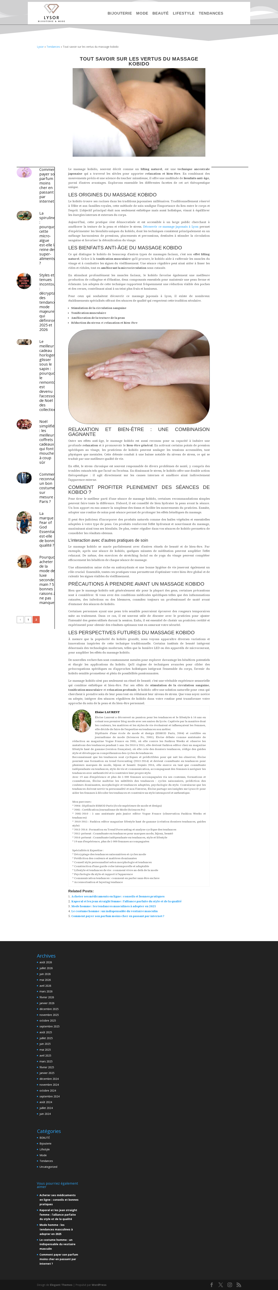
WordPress (99, 1285)
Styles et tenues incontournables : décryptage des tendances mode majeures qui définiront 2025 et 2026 (48, 302)
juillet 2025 (46, 1038)
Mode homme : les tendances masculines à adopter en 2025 (113, 906)
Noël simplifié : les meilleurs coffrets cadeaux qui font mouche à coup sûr (47, 442)
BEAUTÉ (160, 13)
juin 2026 (45, 974)
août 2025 (46, 1032)
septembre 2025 (50, 1026)
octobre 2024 (48, 1090)
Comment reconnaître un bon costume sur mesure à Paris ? (48, 488)
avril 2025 (45, 1055)
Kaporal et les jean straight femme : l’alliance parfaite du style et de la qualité (126, 901)
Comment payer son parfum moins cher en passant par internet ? (48, 185)
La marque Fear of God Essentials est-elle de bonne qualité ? (48, 529)
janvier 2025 (47, 1073)
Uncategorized (48, 1167)
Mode (142, 13)
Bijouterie (120, 13)
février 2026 (47, 997)
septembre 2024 (50, 1096)
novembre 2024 (49, 1084)
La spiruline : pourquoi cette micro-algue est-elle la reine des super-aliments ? (47, 238)
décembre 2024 (49, 1079)
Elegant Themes (61, 1285)
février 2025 (47, 1067)
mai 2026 (45, 980)
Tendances (211, 13)
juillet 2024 (46, 1108)
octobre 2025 (48, 1020)
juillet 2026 (46, 968)
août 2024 (46, 1102)
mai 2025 (45, 1049)
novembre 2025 (49, 1015)
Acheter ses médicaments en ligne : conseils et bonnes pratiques (118, 896)
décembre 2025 (49, 1009)
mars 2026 (46, 991)
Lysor (40, 46)
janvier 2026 (47, 1003)
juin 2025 (45, 1044)
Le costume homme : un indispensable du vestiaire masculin (114, 911)
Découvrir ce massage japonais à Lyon (170, 227)
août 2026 (46, 962)
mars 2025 (46, 1061)
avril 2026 (45, 985)
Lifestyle (184, 13)
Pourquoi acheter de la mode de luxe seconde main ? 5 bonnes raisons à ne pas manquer (47, 580)
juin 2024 (45, 1114)
